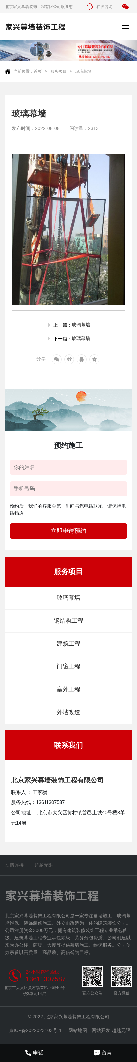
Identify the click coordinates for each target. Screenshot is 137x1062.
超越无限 (43, 865)
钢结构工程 (68, 620)
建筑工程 (68, 643)
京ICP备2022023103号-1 (35, 1030)
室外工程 (68, 689)
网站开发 (101, 1030)
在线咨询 (104, 6)
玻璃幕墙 (83, 71)
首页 (38, 71)
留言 (106, 1053)
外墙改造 (68, 712)
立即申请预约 (68, 531)
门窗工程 (68, 666)
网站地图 (77, 1030)
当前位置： (24, 71)
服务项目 (59, 71)
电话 (38, 1053)
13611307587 (46, 979)
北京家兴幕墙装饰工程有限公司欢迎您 (39, 6)
